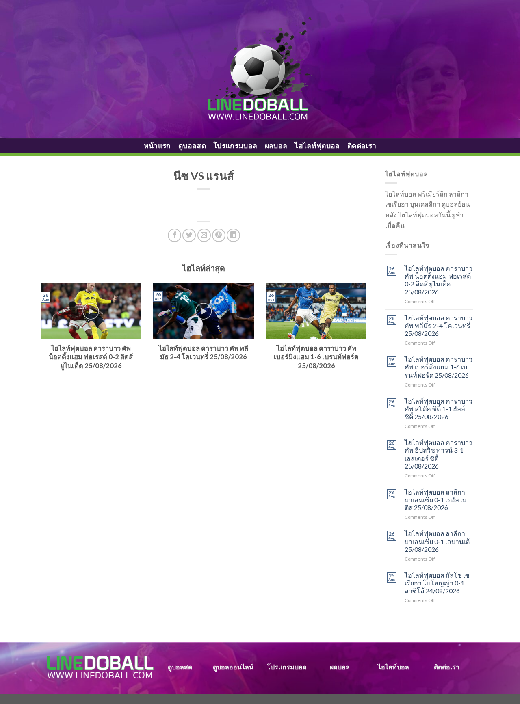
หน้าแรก (157, 145)
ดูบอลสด (192, 145)
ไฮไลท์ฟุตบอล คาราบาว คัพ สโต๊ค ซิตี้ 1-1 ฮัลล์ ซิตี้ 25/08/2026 (438, 408)
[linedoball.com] (260, 69)
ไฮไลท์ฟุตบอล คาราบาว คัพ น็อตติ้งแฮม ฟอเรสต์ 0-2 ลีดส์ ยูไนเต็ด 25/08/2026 (438, 280)
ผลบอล (276, 145)
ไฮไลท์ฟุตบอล (317, 145)
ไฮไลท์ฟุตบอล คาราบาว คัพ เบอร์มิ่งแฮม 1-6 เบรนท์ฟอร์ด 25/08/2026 (438, 366)
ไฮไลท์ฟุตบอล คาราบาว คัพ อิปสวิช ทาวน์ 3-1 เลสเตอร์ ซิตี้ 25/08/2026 (438, 454)
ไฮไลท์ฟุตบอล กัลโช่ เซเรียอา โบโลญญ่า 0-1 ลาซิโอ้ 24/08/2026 (437, 582)
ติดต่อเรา (361, 145)
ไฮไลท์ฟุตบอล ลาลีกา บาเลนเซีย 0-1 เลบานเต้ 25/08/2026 (437, 541)
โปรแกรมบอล (235, 145)
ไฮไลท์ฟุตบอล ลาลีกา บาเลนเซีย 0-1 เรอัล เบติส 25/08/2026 (435, 499)
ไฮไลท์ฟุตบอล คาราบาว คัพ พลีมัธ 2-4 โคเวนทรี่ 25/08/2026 (438, 325)
